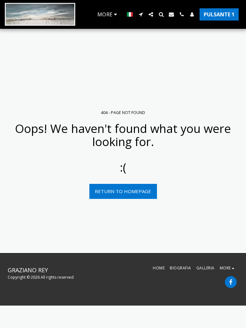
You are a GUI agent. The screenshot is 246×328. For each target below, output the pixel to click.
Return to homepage (123, 191)
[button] (140, 14)
